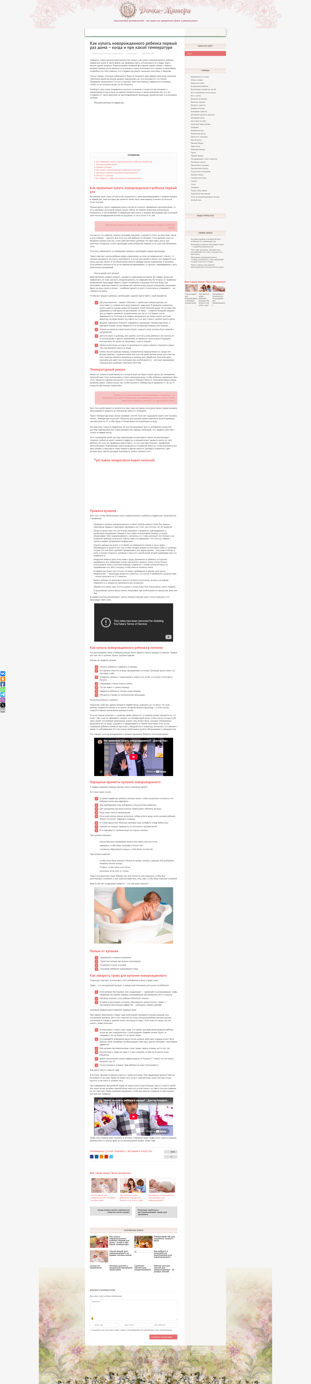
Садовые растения (198, 178)
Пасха (193, 152)
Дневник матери (197, 108)
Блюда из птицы (197, 83)
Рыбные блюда (197, 174)
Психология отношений (200, 171)
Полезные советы (198, 162)
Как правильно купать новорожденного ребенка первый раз (123, 161)
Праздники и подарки (200, 165)
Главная (97, 32)
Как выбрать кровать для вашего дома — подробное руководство (207, 245)
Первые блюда (197, 155)
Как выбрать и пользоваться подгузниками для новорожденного (163, 1254)
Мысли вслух (196, 140)
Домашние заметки (199, 111)
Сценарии (195, 187)
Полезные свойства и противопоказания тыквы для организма (152, 1212)
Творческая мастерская (200, 193)
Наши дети (195, 146)
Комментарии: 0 (132, 53)
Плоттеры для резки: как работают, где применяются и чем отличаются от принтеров (207, 252)
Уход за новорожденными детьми (111, 53)
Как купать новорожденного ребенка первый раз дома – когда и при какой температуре (119, 1240)
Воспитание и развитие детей (203, 89)
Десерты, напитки (198, 105)
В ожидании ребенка (199, 86)
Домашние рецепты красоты (203, 114)
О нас (105, 32)
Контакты (148, 32)
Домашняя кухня (197, 118)
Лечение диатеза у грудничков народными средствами (120, 1267)
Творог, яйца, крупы (199, 190)
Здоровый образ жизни (200, 124)
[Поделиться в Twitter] (111, 1156)
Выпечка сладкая (198, 102)
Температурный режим (105, 164)
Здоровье (195, 127)
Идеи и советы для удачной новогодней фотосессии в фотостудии (207, 266)
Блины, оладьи (197, 80)
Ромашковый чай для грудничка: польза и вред (164, 1238)
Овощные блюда (198, 149)
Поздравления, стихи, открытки (204, 159)
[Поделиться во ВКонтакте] (96, 1156)
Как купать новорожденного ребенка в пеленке (117, 170)
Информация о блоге (119, 32)
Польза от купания (103, 175)
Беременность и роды (200, 76)
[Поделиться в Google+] (106, 1156)
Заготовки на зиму (198, 121)
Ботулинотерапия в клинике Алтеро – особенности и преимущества (206, 240)
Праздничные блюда (199, 168)
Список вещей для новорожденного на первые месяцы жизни (120, 1253)
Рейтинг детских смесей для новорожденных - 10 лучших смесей (164, 1268)
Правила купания (102, 167)
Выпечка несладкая (199, 99)
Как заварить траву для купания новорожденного (118, 178)
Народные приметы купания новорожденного (116, 172)
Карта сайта (136, 32)
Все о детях (196, 95)
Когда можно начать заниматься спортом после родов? (114, 1211)
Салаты (194, 181)
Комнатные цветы (198, 133)
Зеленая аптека (197, 130)
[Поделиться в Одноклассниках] (101, 1156)
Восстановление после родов (203, 92)
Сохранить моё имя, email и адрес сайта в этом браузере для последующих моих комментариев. (132, 1330)
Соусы (193, 184)
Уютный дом (196, 200)
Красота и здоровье (199, 136)
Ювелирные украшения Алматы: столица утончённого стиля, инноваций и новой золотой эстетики (207, 259)
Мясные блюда (197, 143)
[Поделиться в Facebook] (92, 1156)
